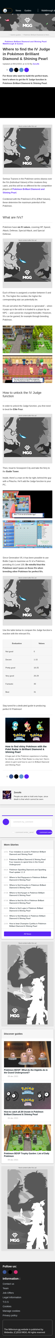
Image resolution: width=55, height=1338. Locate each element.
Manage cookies (11, 1311)
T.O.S (6, 1302)
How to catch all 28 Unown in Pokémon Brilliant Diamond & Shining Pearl (23, 1113)
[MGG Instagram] (16, 1272)
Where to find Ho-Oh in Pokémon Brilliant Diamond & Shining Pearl (26, 901)
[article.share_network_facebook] (11, 70)
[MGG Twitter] (10, 1272)
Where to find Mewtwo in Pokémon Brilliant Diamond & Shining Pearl (27, 917)
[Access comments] (26, 70)
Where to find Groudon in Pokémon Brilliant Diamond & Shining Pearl (27, 886)
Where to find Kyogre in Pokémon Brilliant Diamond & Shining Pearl (26, 894)
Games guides (15, 35)
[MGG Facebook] (4, 1272)
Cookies (7, 1306)
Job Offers (8, 1293)
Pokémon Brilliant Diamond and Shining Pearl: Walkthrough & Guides (25, 42)
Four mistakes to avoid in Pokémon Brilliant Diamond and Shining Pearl (27, 853)
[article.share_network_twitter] (16, 70)
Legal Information (12, 1297)
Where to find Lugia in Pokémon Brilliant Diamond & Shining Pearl (26, 909)
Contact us (8, 1284)
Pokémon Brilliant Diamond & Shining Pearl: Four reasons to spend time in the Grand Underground (27, 862)
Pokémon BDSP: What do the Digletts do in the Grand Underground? (26, 1071)
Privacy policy (10, 1315)
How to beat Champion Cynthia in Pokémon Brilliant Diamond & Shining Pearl (27, 924)
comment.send (45, 832)
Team (6, 1288)
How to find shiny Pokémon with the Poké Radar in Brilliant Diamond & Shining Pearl (26, 749)
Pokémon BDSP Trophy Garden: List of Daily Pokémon (26, 1154)
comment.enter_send (24, 832)
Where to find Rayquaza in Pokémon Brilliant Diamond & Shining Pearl (28, 878)
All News (27, 934)
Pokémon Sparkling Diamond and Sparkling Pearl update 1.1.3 (27, 871)
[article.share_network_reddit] (21, 70)
